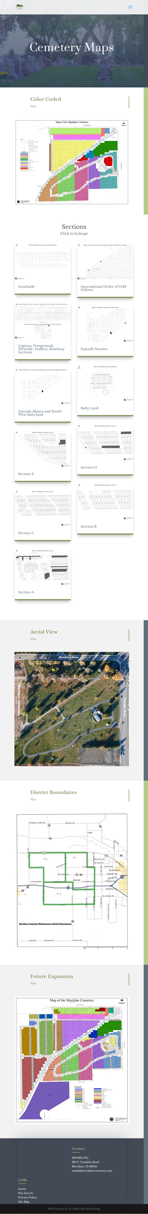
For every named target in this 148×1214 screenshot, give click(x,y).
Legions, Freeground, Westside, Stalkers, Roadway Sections (41, 349)
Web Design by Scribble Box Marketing (74, 1208)
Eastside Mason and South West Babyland (40, 413)
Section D (89, 467)
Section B (89, 527)
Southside (26, 287)
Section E (26, 474)
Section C (26, 533)
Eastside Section (94, 349)
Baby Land (90, 408)
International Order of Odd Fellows (103, 288)
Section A (26, 592)
